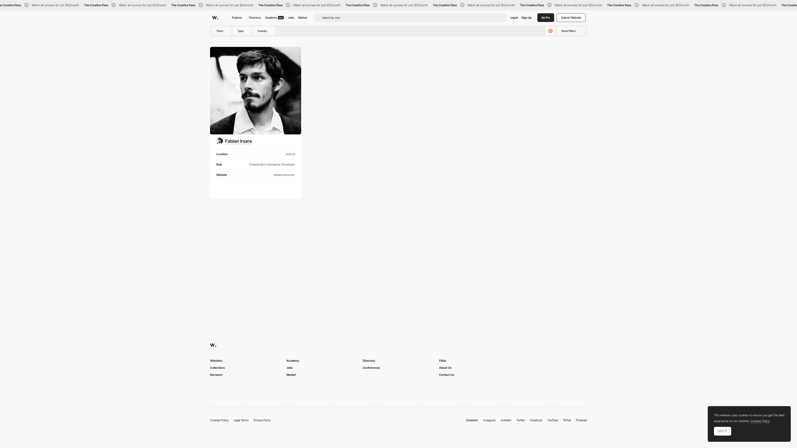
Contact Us (446, 374)
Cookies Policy (219, 420)
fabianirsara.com (284, 175)
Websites (216, 360)
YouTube (552, 420)
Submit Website (571, 17)
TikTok (567, 420)
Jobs (291, 17)
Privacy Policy (262, 420)
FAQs (442, 360)
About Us (445, 367)
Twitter (520, 420)
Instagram (489, 420)
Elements (216, 374)
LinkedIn (506, 420)
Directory (255, 17)
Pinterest (581, 420)
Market (302, 17)
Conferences (371, 367)
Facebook (536, 420)
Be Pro (546, 17)
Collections (217, 367)
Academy (274, 17)
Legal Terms (241, 420)
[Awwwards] (215, 17)
